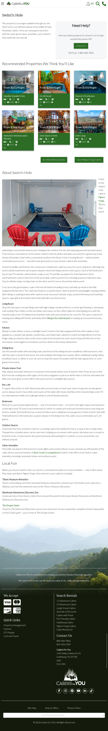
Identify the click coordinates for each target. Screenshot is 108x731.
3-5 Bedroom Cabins (66, 604)
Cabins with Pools (65, 615)
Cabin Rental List (65, 629)
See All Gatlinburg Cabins (54, 159)
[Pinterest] (72, 690)
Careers (8, 628)
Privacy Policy (74, 708)
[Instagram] (65, 690)
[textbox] (54, 715)
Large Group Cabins (66, 608)
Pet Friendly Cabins (66, 618)
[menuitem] (91, 4)
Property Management (15, 625)
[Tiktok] (91, 690)
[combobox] (54, 715)
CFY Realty (9, 632)
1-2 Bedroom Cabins (66, 600)
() (92, 3)
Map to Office (51, 708)
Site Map (32, 708)
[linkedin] (84, 690)
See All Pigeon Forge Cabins (89, 159)
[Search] (98, 4)
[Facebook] (59, 690)
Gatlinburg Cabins (65, 622)
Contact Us (81, 46)
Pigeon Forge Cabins (66, 626)
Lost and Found (11, 636)
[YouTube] (78, 690)
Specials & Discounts (66, 611)
